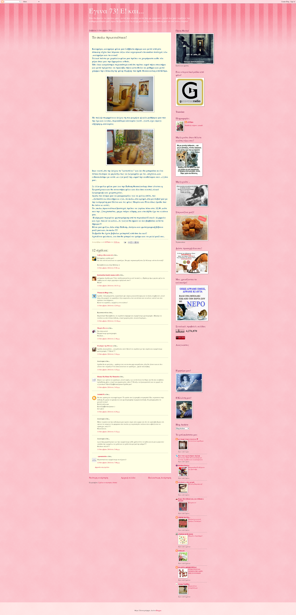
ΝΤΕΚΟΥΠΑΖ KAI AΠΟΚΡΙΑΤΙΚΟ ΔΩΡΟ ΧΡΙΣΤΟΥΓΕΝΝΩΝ (195, 571)
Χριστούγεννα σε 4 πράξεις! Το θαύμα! (194, 520)
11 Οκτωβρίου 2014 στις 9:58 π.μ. (108, 268)
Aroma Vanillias (183, 584)
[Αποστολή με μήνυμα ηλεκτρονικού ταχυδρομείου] (129, 242)
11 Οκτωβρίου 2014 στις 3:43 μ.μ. (108, 387)
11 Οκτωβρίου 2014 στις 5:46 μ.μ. (108, 449)
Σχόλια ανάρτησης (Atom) (108, 482)
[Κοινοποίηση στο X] (133, 242)
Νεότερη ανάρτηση (98, 477)
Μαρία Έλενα (102, 328)
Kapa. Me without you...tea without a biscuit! (191, 500)
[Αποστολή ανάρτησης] (124, 242)
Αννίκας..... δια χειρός (186, 482)
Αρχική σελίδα (128, 477)
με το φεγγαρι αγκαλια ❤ (188, 439)
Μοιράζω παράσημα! (195, 536)
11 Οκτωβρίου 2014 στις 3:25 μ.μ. (108, 370)
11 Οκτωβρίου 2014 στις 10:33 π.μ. (109, 285)
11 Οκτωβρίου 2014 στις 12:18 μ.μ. (109, 321)
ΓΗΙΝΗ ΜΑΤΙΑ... (184, 517)
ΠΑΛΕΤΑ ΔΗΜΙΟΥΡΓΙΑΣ (187, 567)
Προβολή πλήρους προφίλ (194, 125)
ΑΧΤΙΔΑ (190, 122)
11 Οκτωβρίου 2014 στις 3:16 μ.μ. (108, 354)
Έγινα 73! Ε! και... (116, 10)
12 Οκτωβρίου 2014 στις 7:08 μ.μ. (108, 462)
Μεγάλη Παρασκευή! (195, 484)
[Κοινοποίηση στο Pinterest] (138, 242)
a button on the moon (185, 534)
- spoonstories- (102, 456)
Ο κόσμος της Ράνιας (105, 346)
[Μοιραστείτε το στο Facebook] (135, 242)
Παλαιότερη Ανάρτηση (159, 477)
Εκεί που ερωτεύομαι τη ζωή (189, 456)
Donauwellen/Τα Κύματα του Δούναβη (196, 468)
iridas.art (181, 551)
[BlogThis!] (131, 242)
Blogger (158, 610)
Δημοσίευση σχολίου (102, 467)
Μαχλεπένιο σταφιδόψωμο (193, 587)
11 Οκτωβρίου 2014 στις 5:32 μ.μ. (108, 432)
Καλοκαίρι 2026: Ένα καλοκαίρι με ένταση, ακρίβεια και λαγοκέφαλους (190, 459)
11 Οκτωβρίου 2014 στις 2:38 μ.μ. (108, 339)
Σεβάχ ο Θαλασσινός (105, 255)
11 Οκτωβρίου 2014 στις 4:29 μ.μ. (108, 412)
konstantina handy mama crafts (108, 275)
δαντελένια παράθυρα (196, 441)
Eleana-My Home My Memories (108, 376)
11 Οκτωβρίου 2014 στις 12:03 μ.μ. (109, 305)
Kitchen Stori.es (183, 465)
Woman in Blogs (102, 292)
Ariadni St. (101, 394)
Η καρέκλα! (192, 503)
